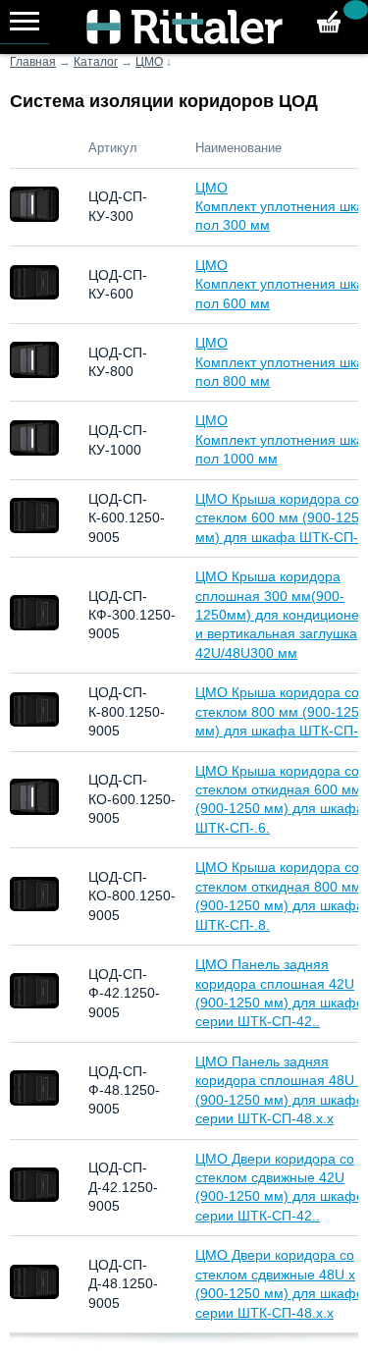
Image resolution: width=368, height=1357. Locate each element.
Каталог (96, 62)
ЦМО (149, 62)
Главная (33, 62)
